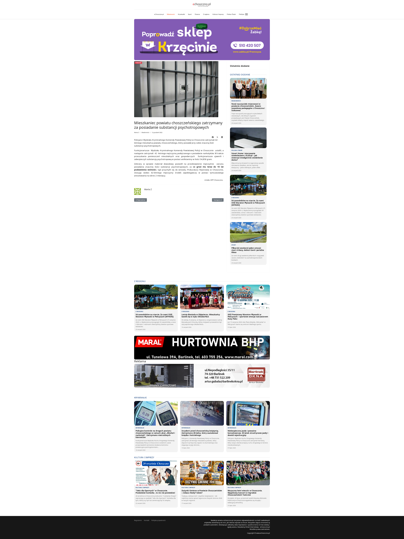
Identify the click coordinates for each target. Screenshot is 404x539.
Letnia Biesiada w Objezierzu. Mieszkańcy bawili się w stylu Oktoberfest (201, 315)
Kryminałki (181, 14)
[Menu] (246, 14)
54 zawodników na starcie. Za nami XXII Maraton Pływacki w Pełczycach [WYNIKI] (248, 202)
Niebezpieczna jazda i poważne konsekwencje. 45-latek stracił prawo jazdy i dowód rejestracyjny (248, 432)
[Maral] (202, 347)
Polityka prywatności (158, 520)
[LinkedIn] (222, 136)
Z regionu (206, 14)
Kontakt (146, 520)
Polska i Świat (231, 14)
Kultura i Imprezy (218, 14)
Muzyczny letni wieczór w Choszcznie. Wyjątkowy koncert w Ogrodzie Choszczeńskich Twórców (245, 492)
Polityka (241, 14)
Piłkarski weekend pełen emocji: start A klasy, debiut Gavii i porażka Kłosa (247, 250)
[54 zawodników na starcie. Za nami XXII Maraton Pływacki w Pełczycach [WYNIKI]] (248, 185)
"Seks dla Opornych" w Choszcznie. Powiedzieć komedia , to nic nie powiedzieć (155, 491)
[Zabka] (202, 39)
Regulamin (138, 520)
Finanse (197, 14)
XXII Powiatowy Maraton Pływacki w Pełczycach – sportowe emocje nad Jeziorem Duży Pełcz (248, 316)
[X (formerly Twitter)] (217, 136)
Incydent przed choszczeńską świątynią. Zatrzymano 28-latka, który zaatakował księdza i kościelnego (200, 432)
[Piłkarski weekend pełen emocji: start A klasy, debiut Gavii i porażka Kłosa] (248, 232)
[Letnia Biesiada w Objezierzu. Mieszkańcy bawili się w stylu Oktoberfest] (202, 297)
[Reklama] (202, 376)
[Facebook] (212, 136)
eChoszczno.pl (159, 14)
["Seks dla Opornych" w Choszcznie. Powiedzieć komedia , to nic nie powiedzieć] (156, 473)
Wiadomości (171, 14)
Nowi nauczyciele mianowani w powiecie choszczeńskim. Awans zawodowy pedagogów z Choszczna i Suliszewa (248, 107)
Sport (190, 14)
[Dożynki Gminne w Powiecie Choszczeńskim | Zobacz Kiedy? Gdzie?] (202, 473)
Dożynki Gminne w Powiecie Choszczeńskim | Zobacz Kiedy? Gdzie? (202, 491)
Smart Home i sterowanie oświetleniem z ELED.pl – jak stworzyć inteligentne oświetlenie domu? (247, 156)
